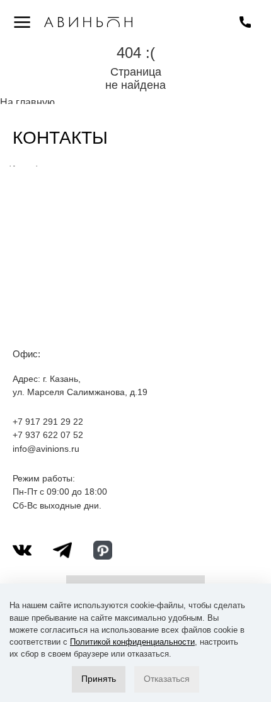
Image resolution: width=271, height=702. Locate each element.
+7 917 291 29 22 (48, 422)
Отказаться (167, 679)
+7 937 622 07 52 (48, 435)
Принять (98, 679)
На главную (27, 102)
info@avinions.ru (46, 449)
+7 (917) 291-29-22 (245, 22)
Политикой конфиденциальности (132, 642)
